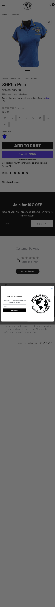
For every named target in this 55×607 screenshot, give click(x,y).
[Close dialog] (52, 287)
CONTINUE (14, 310)
